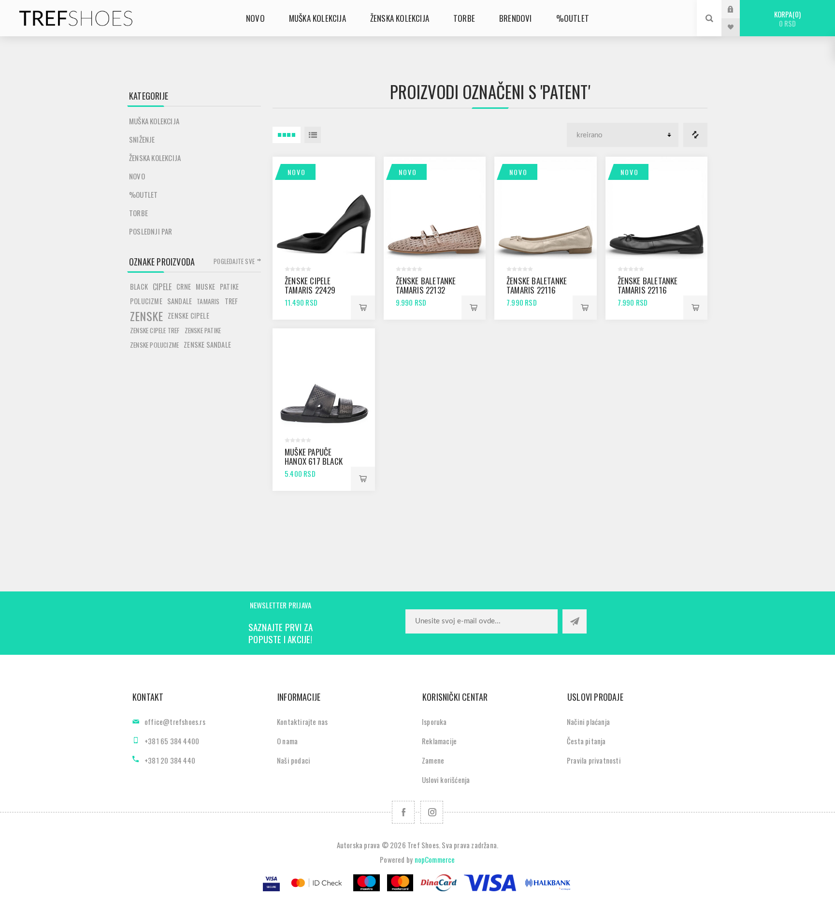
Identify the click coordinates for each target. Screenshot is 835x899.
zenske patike (203, 330)
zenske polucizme (154, 345)
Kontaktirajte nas (302, 721)
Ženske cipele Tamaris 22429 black (310, 290)
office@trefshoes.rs (174, 721)
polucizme (146, 301)
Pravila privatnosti (594, 760)
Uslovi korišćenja (446, 779)
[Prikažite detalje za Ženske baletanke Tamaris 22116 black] (656, 208)
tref (231, 301)
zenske (146, 316)
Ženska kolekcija (155, 157)
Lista (312, 135)
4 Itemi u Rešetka (287, 135)
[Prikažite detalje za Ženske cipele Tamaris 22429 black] (324, 208)
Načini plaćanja (588, 721)
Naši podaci (293, 760)
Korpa (786, 19)
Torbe (138, 212)
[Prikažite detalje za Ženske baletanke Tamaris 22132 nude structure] (435, 208)
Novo (297, 172)
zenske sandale (207, 344)
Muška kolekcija (154, 121)
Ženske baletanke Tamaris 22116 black (648, 290)
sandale (179, 301)
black (139, 286)
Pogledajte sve (234, 261)
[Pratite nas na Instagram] (431, 812)
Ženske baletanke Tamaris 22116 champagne (536, 290)
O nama (287, 741)
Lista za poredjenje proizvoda (695, 135)
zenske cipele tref (155, 330)
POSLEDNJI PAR (151, 231)
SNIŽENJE (142, 139)
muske (205, 286)
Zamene (433, 760)
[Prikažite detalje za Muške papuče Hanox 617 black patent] (324, 379)
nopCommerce (435, 859)
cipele (162, 287)
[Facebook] (403, 812)
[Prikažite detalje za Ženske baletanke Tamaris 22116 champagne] (545, 208)
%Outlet (143, 194)
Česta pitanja (586, 741)
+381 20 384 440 (169, 760)
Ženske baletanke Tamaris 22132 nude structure (426, 290)
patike (229, 286)
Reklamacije (439, 741)
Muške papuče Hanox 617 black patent (314, 461)
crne (183, 286)
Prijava (738, 9)
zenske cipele (188, 315)
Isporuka (434, 721)
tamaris (208, 301)
